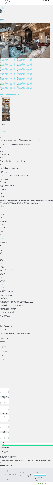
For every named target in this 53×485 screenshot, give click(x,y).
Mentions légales (29, 475)
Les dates (1, 11)
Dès (0, 9)
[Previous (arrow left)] (0, 382)
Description (1, 92)
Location (32, 3)
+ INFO (5, 300)
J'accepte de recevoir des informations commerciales (39, 480)
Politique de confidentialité (29, 476)
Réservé (3, 442)
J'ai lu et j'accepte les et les (39, 478)
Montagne (36, 3)
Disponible (3, 444)
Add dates (1, 13)
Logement (3, 6)
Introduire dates (2, 19)
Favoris (48, 0)
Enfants (1, 17)
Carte (2, 7)
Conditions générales (29, 473)
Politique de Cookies (29, 474)
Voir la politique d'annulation (4, 451)
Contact (47, 3)
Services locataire (22, 476)
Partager (1, 132)
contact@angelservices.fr (9, 476)
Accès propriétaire (45, 0)
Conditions (3, 8)
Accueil (28, 3)
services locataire (42, 3)
